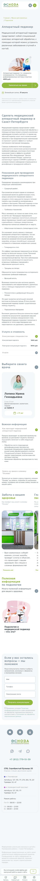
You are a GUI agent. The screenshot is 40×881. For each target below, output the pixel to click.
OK (33, 871)
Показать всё (8, 570)
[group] (18, 621)
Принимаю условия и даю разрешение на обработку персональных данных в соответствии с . (19, 712)
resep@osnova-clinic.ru (20, 875)
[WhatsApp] (12, 751)
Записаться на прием (18, 85)
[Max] (28, 751)
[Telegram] (20, 751)
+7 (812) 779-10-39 (20, 759)
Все (36, 367)
